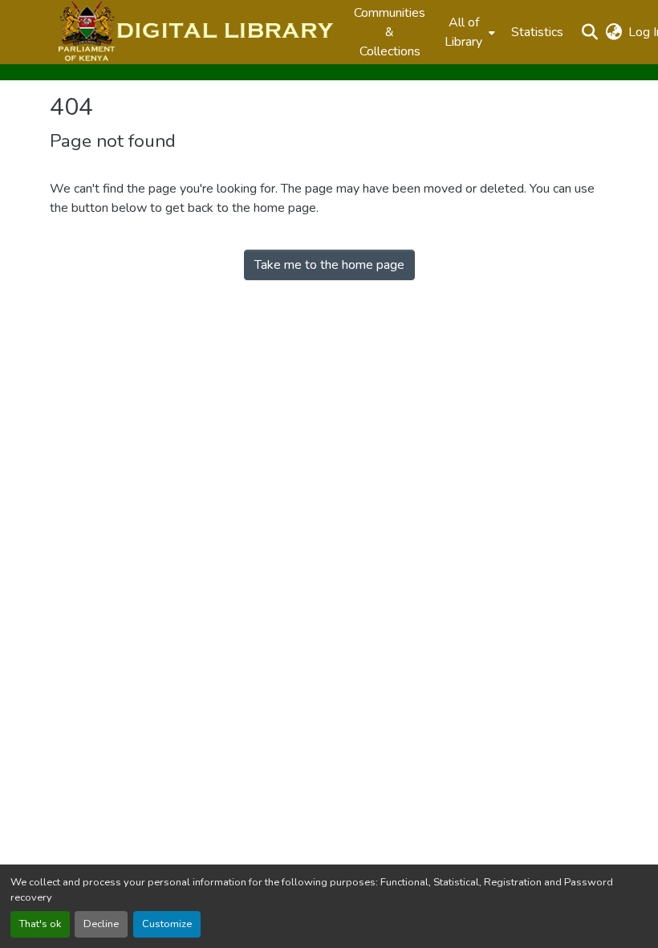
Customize (167, 924)
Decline (101, 924)
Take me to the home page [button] (329, 265)
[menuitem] (468, 32)
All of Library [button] (463, 32)
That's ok (40, 924)
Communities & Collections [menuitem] (389, 32)
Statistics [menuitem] (537, 32)
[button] (194, 32)
